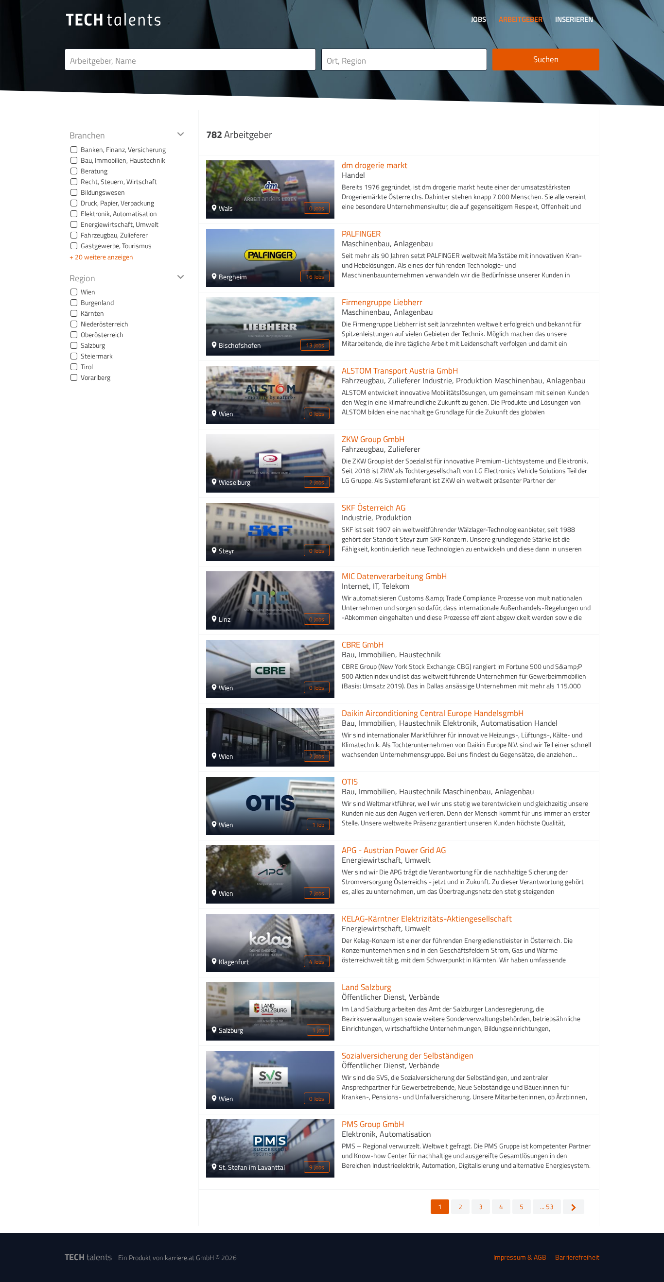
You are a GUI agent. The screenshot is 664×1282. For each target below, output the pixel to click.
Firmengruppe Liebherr (382, 302)
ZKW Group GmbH (373, 439)
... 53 (547, 1206)
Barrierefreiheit (577, 1257)
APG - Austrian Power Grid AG (394, 850)
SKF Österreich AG (373, 507)
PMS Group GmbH (373, 1124)
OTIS (350, 781)
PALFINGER (361, 233)
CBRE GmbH (363, 644)
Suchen (546, 59)
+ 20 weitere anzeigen (101, 257)
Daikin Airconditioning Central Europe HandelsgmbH (433, 713)
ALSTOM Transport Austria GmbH (400, 370)
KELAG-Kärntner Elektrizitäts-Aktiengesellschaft (427, 918)
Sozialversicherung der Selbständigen (407, 1055)
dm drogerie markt (374, 165)
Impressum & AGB (519, 1257)
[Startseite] (113, 19)
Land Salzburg (366, 987)
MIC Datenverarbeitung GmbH (394, 576)
